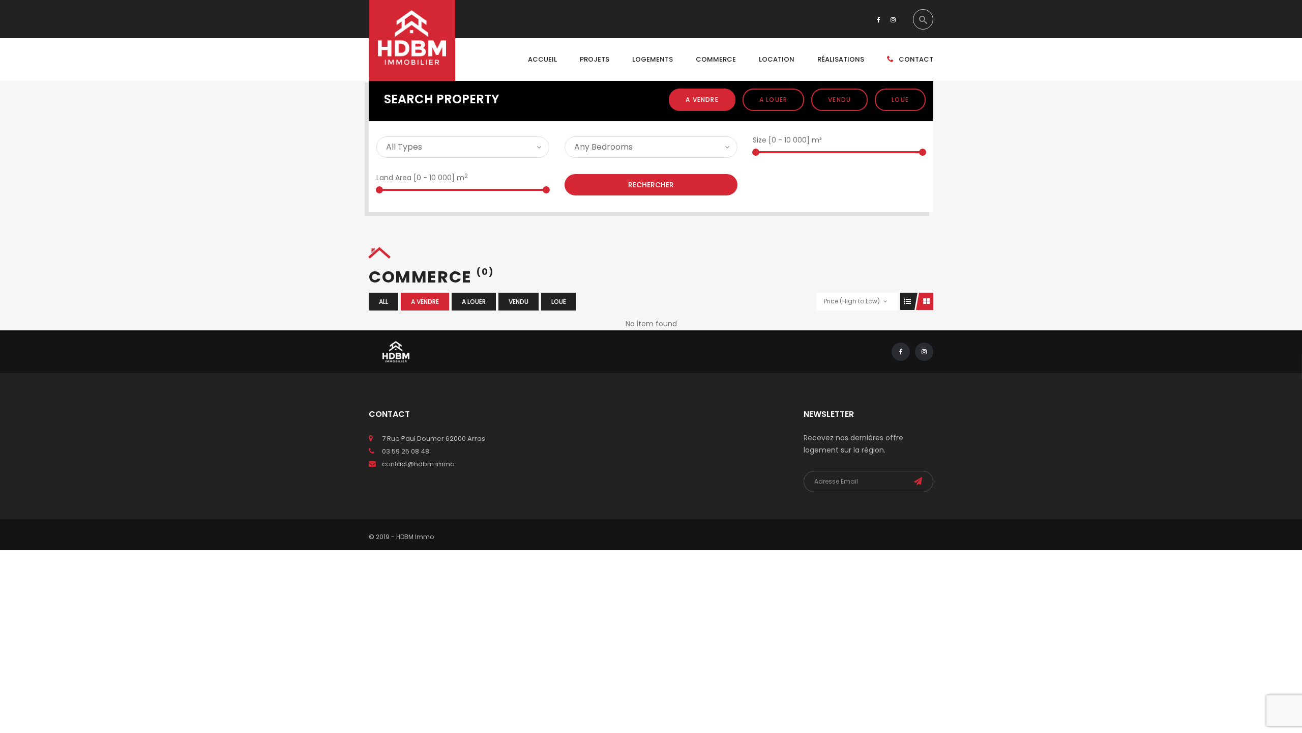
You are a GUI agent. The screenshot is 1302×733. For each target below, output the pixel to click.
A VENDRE (702, 99)
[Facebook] (878, 19)
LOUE (900, 99)
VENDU (839, 99)
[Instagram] (893, 19)
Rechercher (651, 185)
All (383, 301)
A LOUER (773, 99)
